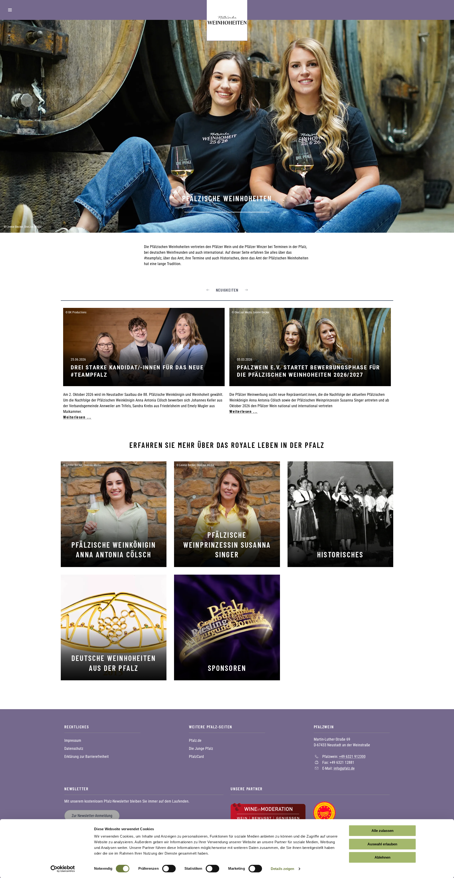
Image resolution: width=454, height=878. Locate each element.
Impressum (72, 740)
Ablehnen (382, 857)
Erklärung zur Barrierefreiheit (86, 756)
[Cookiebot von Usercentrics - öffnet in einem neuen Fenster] (62, 868)
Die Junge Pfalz (201, 748)
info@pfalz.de (344, 768)
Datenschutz (73, 748)
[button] (208, 290)
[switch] (169, 868)
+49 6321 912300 (352, 756)
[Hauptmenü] (10, 10)
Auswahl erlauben (382, 844)
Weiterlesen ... (77, 417)
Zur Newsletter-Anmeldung (92, 815)
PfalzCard (196, 756)
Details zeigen (282, 869)
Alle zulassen (382, 831)
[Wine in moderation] (268, 812)
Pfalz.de (195, 740)
